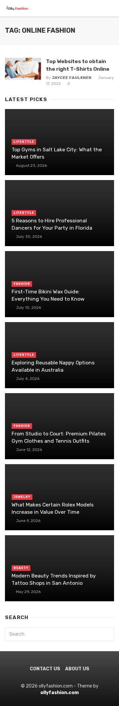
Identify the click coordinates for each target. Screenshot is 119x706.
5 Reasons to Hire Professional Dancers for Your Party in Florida (52, 224)
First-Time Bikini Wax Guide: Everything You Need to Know (48, 295)
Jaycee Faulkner (72, 77)
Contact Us (45, 669)
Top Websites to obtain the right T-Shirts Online (77, 65)
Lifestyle (24, 141)
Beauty (21, 568)
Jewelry (22, 497)
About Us (77, 669)
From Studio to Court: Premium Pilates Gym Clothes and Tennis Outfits (59, 437)
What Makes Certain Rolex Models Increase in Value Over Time (53, 508)
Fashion (22, 283)
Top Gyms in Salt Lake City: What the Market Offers (57, 153)
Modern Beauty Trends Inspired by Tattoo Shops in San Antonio (54, 579)
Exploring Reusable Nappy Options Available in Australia (53, 366)
